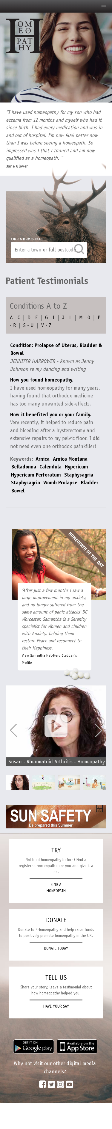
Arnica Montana (70, 459)
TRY (56, 850)
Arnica (43, 459)
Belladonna (23, 466)
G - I (50, 317)
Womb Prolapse (60, 482)
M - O (84, 317)
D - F (32, 317)
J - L (67, 317)
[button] (98, 730)
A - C (15, 317)
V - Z (46, 325)
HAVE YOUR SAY (56, 1006)
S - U (28, 325)
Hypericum (76, 466)
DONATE (56, 920)
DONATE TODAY (56, 948)
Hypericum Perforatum (36, 474)
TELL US (56, 977)
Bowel (18, 490)
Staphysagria (78, 474)
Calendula (50, 466)
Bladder (89, 482)
